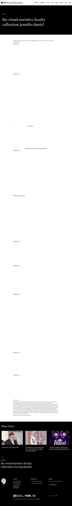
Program (36, 2)
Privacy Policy (32, 499)
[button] (36, 481)
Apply (66, 2)
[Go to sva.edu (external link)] (18, 495)
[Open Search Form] (70, 3)
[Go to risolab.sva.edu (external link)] (30, 496)
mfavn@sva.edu (16, 486)
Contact (61, 2)
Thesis (48, 2)
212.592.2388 (16, 487)
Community (42, 2)
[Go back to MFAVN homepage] (12, 3)
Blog (56, 2)
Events (52, 2)
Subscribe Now (53, 484)
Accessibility (38, 499)
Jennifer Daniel (33, 40)
